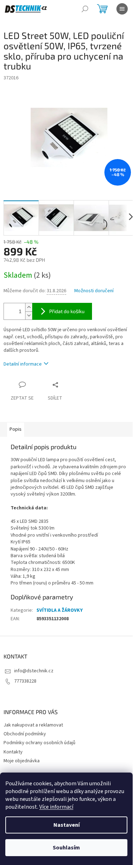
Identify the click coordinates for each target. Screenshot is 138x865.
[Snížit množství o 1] (28, 315)
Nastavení (66, 825)
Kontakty (13, 752)
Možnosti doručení (94, 291)
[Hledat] (85, 9)
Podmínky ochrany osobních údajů (39, 742)
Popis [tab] (16, 429)
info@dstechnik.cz (33, 670)
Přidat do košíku (67, 311)
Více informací (56, 807)
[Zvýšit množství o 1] (28, 307)
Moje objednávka (22, 760)
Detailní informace (23, 364)
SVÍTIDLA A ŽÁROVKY (59, 610)
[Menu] (122, 9)
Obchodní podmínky (25, 733)
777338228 (25, 681)
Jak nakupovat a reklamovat (33, 725)
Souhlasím (66, 848)
